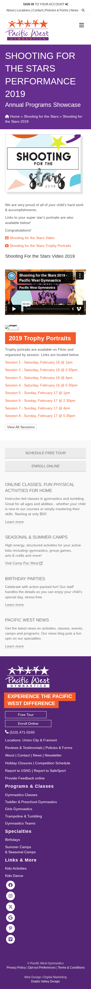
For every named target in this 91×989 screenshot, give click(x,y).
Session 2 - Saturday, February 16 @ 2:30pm (41, 370)
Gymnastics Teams (20, 823)
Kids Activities (16, 868)
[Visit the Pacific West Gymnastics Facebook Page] (10, 885)
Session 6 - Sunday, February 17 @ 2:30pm (40, 401)
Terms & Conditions (71, 967)
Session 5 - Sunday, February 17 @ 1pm (37, 393)
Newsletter (53, 755)
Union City (30, 740)
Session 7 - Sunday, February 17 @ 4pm (37, 408)
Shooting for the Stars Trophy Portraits (40, 246)
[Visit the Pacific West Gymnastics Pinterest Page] (10, 928)
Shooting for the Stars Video (32, 238)
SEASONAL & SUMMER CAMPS (36, 537)
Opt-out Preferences (42, 967)
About (10, 10)
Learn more (14, 522)
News (74, 10)
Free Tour (26, 715)
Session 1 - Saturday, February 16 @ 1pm (39, 362)
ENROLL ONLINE (46, 466)
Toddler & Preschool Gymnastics (31, 802)
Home (14, 116)
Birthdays (12, 840)
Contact (37, 10)
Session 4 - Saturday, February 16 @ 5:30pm (41, 385)
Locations (23, 10)
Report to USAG (18, 771)
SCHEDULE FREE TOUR (45, 453)
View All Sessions (21, 427)
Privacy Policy (16, 967)
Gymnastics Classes (21, 795)
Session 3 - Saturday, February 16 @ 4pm (39, 378)
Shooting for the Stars (41, 116)
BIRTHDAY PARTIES (25, 578)
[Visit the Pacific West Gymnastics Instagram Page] (10, 896)
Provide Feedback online (25, 778)
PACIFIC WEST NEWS (27, 620)
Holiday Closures (18, 763)
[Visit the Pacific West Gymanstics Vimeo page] (10, 939)
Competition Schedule (52, 763)
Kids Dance (14, 876)
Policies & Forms (56, 10)
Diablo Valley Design (45, 981)
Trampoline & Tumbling (23, 816)
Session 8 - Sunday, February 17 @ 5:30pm (40, 416)
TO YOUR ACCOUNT (44, 4)
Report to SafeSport (50, 771)
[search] (82, 10)
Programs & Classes (29, 786)
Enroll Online (28, 723)
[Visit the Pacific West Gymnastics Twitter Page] (10, 906)
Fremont (50, 740)
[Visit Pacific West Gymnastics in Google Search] (10, 917)
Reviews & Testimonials (23, 748)
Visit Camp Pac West (22, 563)
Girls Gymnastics (18, 809)
